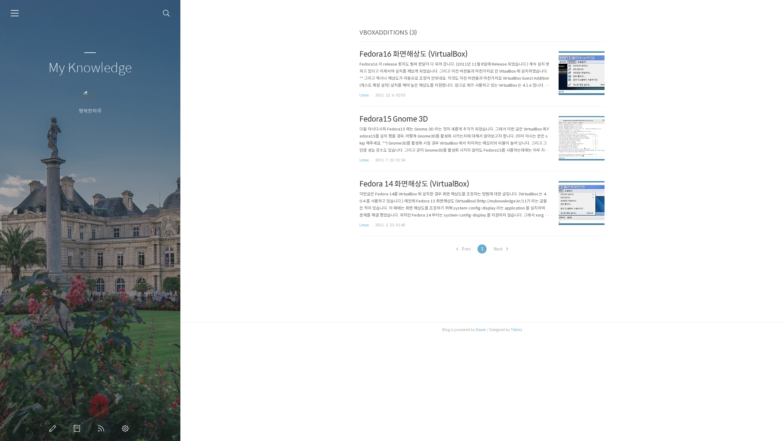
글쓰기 (54, 428)
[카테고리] (15, 13)
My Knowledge (90, 68)
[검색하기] (166, 13)
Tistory (516, 329)
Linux (364, 95)
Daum (481, 329)
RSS (102, 428)
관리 (126, 428)
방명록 (78, 428)
